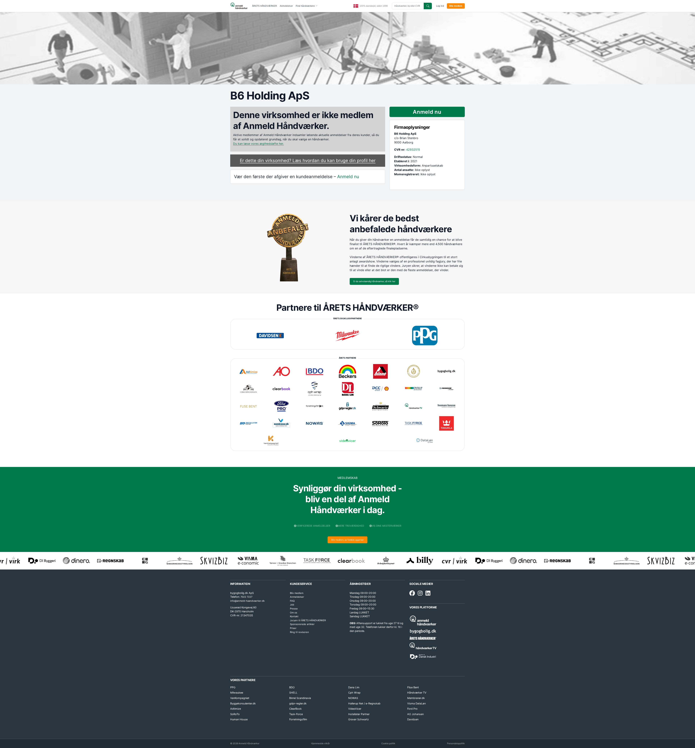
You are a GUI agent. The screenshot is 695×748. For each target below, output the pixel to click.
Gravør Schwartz (358, 719)
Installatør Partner (359, 714)
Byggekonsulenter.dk (243, 703)
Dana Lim (353, 687)
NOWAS (353, 698)
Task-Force (296, 714)
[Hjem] (239, 6)
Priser (293, 628)
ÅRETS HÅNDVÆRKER (264, 6)
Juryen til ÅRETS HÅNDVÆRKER (308, 620)
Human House (239, 719)
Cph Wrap (354, 692)
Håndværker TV (416, 692)
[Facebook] (412, 593)
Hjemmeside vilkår (320, 743)
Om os (293, 612)
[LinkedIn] (428, 593)
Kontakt (294, 616)
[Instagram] (420, 593)
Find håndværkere (305, 6)
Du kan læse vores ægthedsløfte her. (258, 143)
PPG (232, 687)
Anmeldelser (286, 6)
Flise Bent (413, 687)
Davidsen (412, 719)
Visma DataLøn (416, 703)
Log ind (440, 6)
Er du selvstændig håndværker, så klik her (374, 281)
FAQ (292, 600)
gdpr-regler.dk (298, 703)
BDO (292, 687)
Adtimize (235, 708)
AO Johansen (415, 714)
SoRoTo (235, 714)
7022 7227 (246, 596)
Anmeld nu (348, 176)
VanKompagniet (239, 698)
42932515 (413, 149)
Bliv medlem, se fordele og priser (347, 539)
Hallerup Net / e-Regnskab (364, 703)
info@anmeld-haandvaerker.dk (247, 600)
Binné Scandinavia (300, 698)
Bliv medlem (455, 6)
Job (292, 604)
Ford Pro (412, 708)
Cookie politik (388, 743)
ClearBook (295, 708)
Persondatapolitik (456, 743)
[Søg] (428, 6)
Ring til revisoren (299, 632)
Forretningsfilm (298, 719)
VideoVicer (354, 708)
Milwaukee (236, 692)
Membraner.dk (416, 698)
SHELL (293, 692)
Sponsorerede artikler (302, 624)
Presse (294, 608)
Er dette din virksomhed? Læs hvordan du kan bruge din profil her (308, 160)
